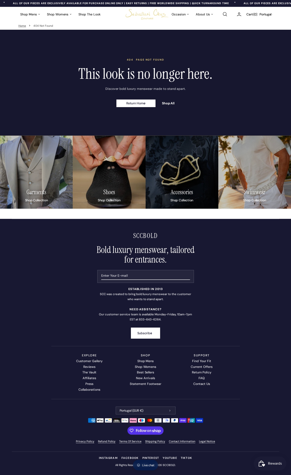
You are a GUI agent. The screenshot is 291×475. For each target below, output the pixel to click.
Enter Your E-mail (114, 275)
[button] (224, 14)
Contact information (182, 441)
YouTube (170, 458)
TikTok (186, 458)
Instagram (108, 458)
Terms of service (130, 441)
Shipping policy (155, 441)
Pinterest (150, 458)
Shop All (168, 103)
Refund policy (107, 441)
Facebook (130, 458)
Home (22, 25)
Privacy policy (85, 441)
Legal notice (207, 441)
